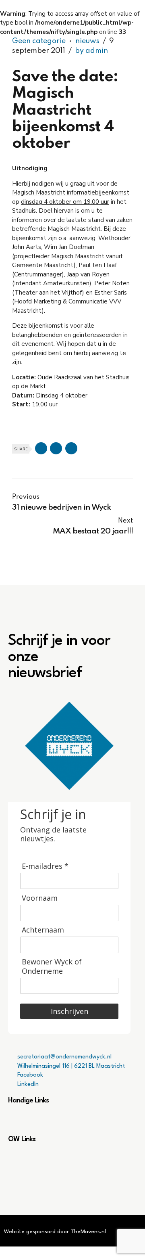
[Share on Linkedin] (71, 448)
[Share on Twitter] (56, 448)
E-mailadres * (45, 866)
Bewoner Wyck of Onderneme (52, 966)
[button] (72, 1120)
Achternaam (43, 930)
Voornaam (40, 898)
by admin (91, 50)
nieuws (87, 41)
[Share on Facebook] (41, 448)
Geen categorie (39, 41)
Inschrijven (69, 1011)
